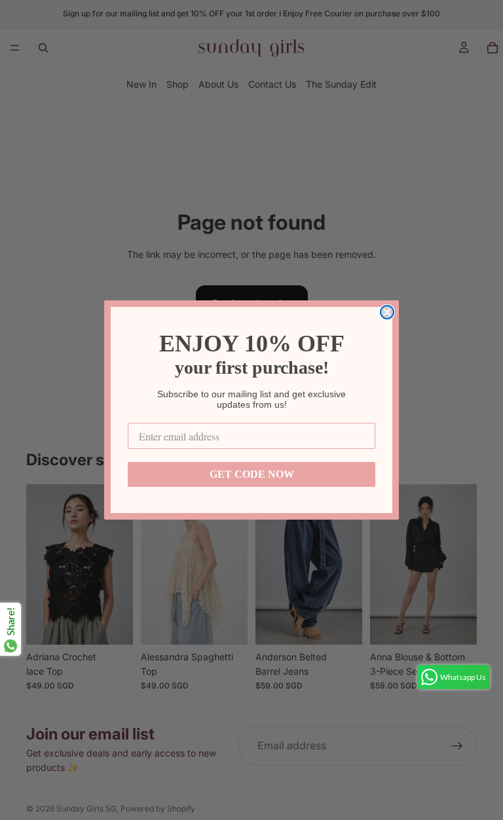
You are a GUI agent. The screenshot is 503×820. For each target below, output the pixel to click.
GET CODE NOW (252, 474)
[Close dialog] (387, 312)
